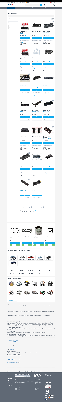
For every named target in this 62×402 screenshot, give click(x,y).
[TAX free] (50, 391)
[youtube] (40, 376)
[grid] (52, 19)
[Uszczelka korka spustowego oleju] (42, 283)
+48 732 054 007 (48, 375)
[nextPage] (35, 211)
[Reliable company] (50, 386)
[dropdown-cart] (50, 5)
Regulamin (36, 383)
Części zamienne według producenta (20, 383)
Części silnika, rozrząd (11, 10)
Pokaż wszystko (49, 273)
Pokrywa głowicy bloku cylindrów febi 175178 (14, 346)
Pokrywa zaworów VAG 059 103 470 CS (13, 349)
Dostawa (12, 2)
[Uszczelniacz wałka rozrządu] (50, 292)
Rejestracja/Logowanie (30, 381)
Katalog (16, 381)
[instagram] (38, 376)
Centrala (16, 5)
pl (50, 2)
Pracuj (36, 389)
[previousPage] (20, 211)
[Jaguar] (31, 273)
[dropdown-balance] (54, 5)
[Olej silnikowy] (11, 283)
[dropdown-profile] (47, 5)
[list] (53, 19)
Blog (32, 2)
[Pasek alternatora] (27, 283)
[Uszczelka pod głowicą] (19, 292)
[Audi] (12, 270)
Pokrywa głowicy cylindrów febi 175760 (11, 359)
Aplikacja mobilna (17, 389)
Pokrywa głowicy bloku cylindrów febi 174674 (12, 362)
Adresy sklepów (48, 376)
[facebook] (35, 376)
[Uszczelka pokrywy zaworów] (11, 292)
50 (34, 18)
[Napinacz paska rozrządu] (34, 283)
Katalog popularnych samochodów (20, 382)
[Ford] (49, 270)
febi (13, 27)
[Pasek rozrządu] (19, 283)
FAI (13, 26)
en (51, 2)
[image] (25, 25)
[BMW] (21, 270)
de (54, 2)
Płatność (8, 2)
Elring (13, 25)
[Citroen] (31, 270)
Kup (25, 37)
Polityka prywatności (38, 384)
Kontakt (24, 2)
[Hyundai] (21, 273)
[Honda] (12, 273)
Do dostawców (37, 388)
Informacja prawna (38, 382)
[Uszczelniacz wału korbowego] (42, 292)
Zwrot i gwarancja (16, 2)
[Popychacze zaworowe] (27, 292)
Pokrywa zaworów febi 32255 (12, 341)
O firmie (36, 381)
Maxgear (13, 28)
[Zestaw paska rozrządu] (50, 283)
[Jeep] (40, 273)
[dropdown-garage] (44, 5)
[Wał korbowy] (34, 292)
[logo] (10, 5)
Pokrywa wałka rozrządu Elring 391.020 (13, 340)
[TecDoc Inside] (50, 382)
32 (32, 18)
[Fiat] (40, 270)
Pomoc (21, 2)
